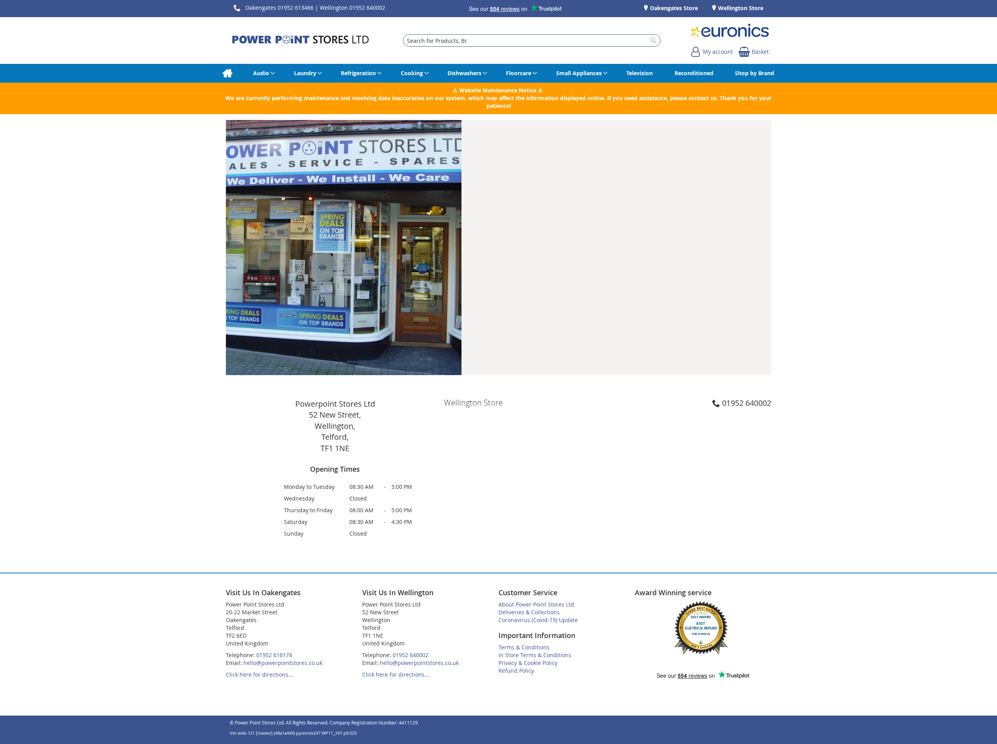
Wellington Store (740, 8)
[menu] (498, 73)
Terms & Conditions (524, 647)
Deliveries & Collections (529, 612)
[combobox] (532, 40)
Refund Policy (516, 670)
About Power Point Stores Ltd (536, 604)
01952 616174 (274, 655)
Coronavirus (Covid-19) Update (538, 620)
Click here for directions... (259, 674)
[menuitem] (227, 73)
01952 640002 (746, 403)
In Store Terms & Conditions (534, 655)
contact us (703, 98)
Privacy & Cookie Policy (527, 662)
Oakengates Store (673, 8)
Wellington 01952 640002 (352, 7)
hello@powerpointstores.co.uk (282, 662)
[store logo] (300, 40)
